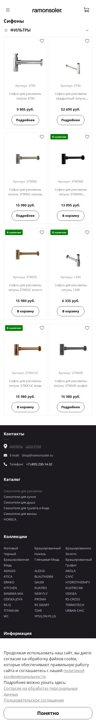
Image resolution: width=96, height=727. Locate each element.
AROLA (70, 571)
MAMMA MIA (13, 593)
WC (6, 616)
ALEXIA (39, 571)
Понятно (48, 713)
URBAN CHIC (74, 610)
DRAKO (9, 582)
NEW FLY (41, 593)
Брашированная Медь (16, 562)
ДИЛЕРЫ (16, 446)
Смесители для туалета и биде (26, 508)
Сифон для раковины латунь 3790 (25, 96)
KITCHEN (10, 588)
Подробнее (25, 120)
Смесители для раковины (23, 491)
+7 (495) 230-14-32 (39, 464)
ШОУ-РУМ (33, 446)
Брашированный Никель (47, 551)
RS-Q (7, 605)
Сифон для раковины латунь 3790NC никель (25, 191)
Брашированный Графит (78, 562)
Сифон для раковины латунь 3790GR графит (71, 383)
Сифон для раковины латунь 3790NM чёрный (71, 194)
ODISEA (71, 593)
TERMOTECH (74, 605)
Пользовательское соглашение (34, 700)
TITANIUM (11, 610)
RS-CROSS (72, 599)
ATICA (8, 576)
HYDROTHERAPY (77, 582)
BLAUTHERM (43, 576)
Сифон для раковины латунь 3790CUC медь (25, 383)
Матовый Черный (11, 551)
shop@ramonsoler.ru (37, 455)
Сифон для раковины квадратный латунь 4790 (71, 98)
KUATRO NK (74, 588)
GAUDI (39, 582)
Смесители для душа (19, 502)
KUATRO (40, 588)
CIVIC (69, 576)
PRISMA (40, 599)
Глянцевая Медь (47, 559)
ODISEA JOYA (13, 599)
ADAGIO (10, 571)
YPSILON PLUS (45, 616)
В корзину (70, 215)
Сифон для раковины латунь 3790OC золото (25, 287)
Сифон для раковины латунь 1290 (71, 287)
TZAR (38, 610)
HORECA (10, 519)
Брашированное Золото (78, 551)
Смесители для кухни (20, 496)
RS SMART (41, 605)
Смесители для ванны (20, 513)
